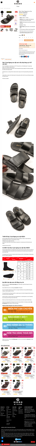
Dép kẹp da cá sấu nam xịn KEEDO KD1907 (30, 359)
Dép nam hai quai (27, 52)
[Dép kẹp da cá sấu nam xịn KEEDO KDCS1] (18, 352)
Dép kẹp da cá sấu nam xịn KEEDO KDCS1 (18, 359)
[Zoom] (2, 26)
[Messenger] (2, 438)
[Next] (16, 19)
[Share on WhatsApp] (20, 56)
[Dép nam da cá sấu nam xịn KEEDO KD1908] (6, 385)
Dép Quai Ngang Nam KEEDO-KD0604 (6, 359)
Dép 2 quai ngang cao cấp (23, 51)
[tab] (2, 59)
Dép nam (1, 8)
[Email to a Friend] (25, 56)
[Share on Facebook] (21, 56)
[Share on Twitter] (23, 56)
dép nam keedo (22, 53)
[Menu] (1, 2)
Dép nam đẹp (23, 52)
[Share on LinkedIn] (28, 56)
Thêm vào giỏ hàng (29, 40)
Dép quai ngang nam (7, 8)
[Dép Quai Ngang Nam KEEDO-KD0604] (6, 352)
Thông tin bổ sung (8, 59)
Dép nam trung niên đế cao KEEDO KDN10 (18, 375)
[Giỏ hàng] (34, 2)
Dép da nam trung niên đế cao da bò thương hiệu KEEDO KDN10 (30, 375)
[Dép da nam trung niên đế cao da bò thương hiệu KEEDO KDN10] (29, 368)
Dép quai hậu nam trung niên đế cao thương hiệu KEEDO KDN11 (18, 391)
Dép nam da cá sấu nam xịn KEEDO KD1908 (6, 391)
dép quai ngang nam (22, 54)
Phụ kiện (13, 416)
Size (19, 37)
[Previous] (2, 19)
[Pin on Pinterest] (26, 56)
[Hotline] (2, 444)
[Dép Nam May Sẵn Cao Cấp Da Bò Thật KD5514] (6, 368)
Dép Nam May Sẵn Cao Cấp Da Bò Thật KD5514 (6, 375)
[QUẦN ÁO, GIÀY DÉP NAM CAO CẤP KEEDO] (18, 2)
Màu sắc (20, 35)
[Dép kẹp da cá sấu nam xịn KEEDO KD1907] (29, 352)
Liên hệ (1, 414)
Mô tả (3, 59)
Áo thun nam (20, 410)
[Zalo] (2, 441)
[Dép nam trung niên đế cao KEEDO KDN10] (18, 368)
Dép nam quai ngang (27, 53)
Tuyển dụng (2, 413)
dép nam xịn (32, 53)
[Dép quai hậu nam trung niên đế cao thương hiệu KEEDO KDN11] (18, 385)
